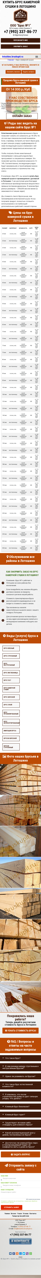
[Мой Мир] (20, 1253)
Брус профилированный (11, 713)
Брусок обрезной (10, 738)
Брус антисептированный (12, 722)
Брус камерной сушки (9, 688)
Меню (36, 55)
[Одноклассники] (17, 1253)
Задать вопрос (28, 72)
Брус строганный (10, 656)
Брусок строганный (8, 746)
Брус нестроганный (9, 664)
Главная (7, 1213)
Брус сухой (8, 705)
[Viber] (27, 1253)
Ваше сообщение (7, 1190)
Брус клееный (9, 648)
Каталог (13, 1213)
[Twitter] (24, 1253)
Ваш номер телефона (9, 1183)
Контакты (33, 1213)
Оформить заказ (21, 46)
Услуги (19, 1213)
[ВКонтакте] (10, 1253)
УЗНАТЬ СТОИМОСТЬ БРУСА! (21, 1030)
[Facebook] (14, 1253)
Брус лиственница (11, 673)
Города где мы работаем (20, 1216)
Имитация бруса (10, 731)
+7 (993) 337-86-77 (20, 31)
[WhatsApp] (30, 1253)
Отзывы (25, 1213)
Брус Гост (7, 680)
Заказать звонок (13, 72)
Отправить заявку (11, 1207)
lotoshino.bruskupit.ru (12, 56)
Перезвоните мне (20, 40)
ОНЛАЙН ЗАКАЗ (22, 116)
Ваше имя (4, 1176)
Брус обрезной (9, 697)
